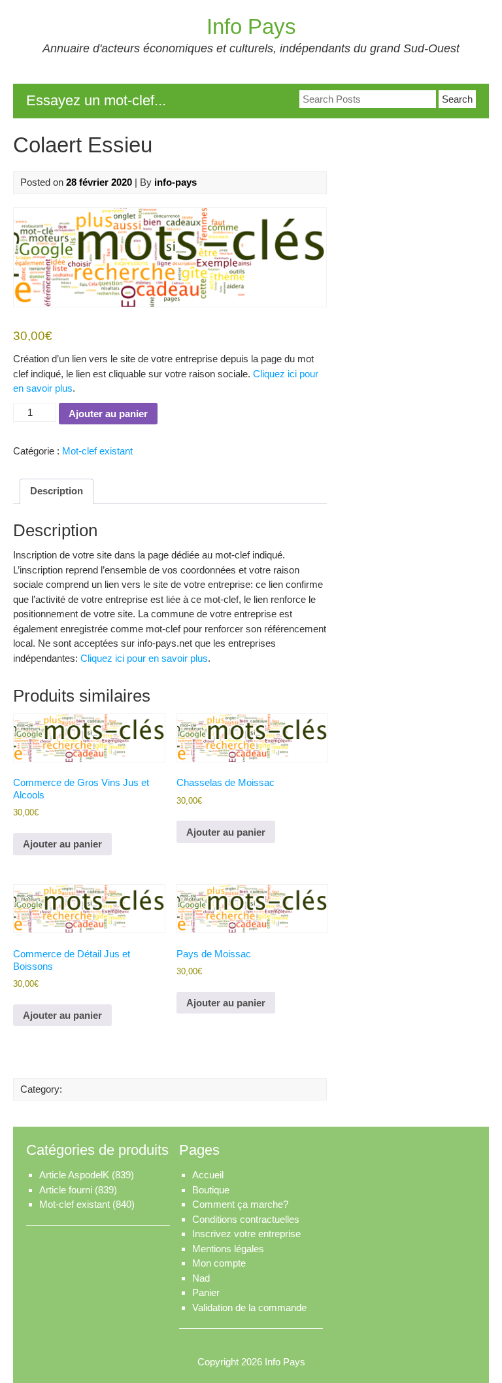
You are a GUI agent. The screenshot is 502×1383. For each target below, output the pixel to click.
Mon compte (219, 1263)
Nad (201, 1278)
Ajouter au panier (108, 413)
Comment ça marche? (240, 1204)
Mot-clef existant (97, 450)
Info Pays (251, 26)
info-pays (175, 182)
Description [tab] (56, 490)
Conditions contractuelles (245, 1219)
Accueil (208, 1174)
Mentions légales (228, 1248)
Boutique (210, 1189)
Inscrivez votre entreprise (246, 1233)
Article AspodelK (74, 1174)
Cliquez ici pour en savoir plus (144, 658)
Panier (206, 1292)
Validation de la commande (249, 1307)
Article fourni (65, 1189)
